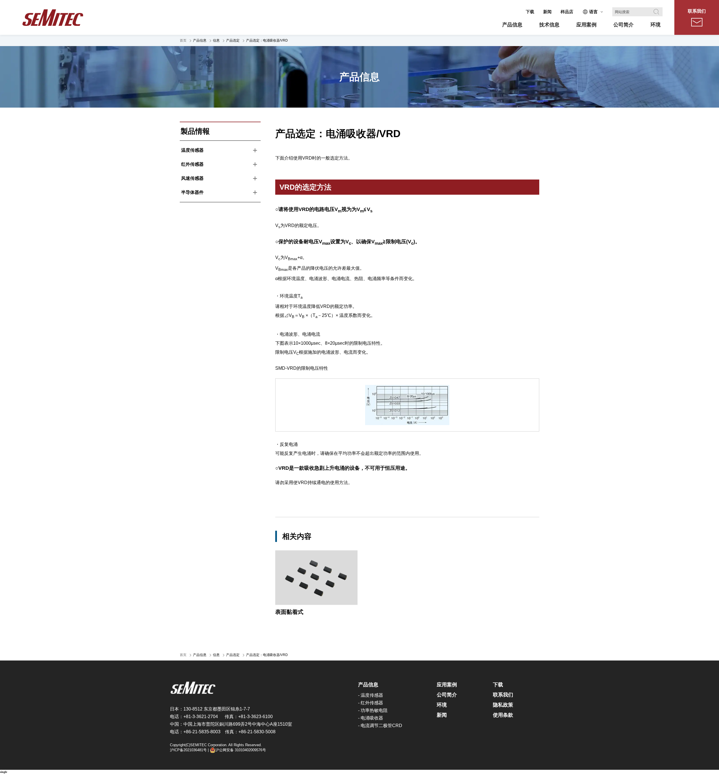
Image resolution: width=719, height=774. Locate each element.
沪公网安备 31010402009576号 (240, 750)
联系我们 (697, 11)
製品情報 (195, 131)
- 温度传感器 (370, 695)
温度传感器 (192, 150)
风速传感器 (192, 178)
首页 (183, 40)
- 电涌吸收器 (370, 718)
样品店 (567, 11)
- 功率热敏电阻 (373, 710)
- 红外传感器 (370, 702)
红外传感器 (192, 164)
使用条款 (503, 715)
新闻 (547, 11)
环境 (442, 705)
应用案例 (447, 684)
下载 (530, 11)
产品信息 (368, 684)
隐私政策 (503, 705)
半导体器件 (192, 192)
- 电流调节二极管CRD (380, 725)
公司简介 (447, 695)
